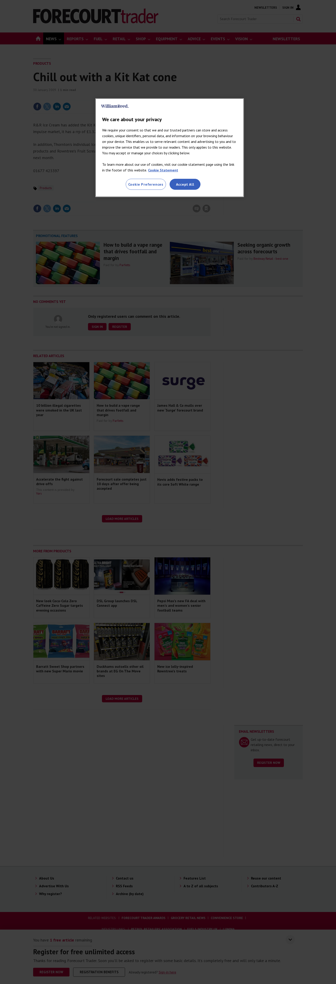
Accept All (185, 184)
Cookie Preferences (145, 184)
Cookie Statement (163, 170)
